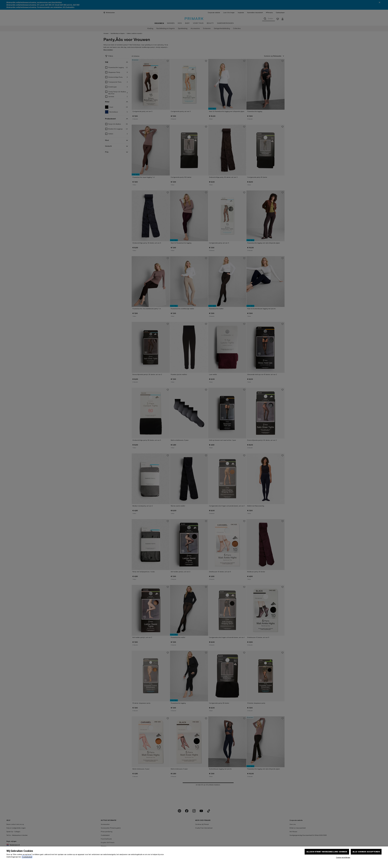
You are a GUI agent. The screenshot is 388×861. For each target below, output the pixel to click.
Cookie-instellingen (343, 857)
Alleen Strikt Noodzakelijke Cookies (326, 851)
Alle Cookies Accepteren (366, 851)
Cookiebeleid (27, 857)
